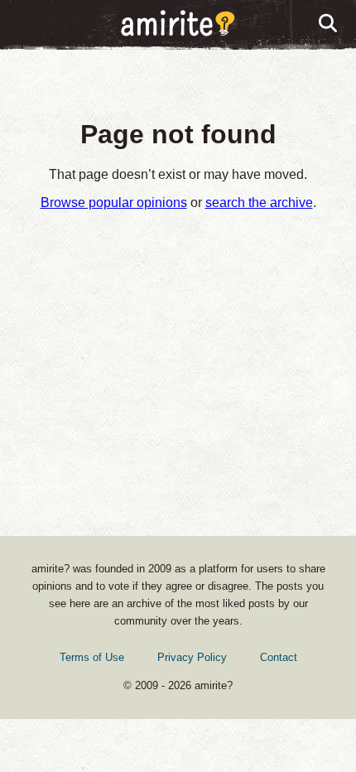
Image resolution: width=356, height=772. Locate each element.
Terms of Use (92, 657)
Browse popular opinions (114, 202)
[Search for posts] (328, 24)
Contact (278, 657)
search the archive (259, 202)
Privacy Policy (192, 657)
